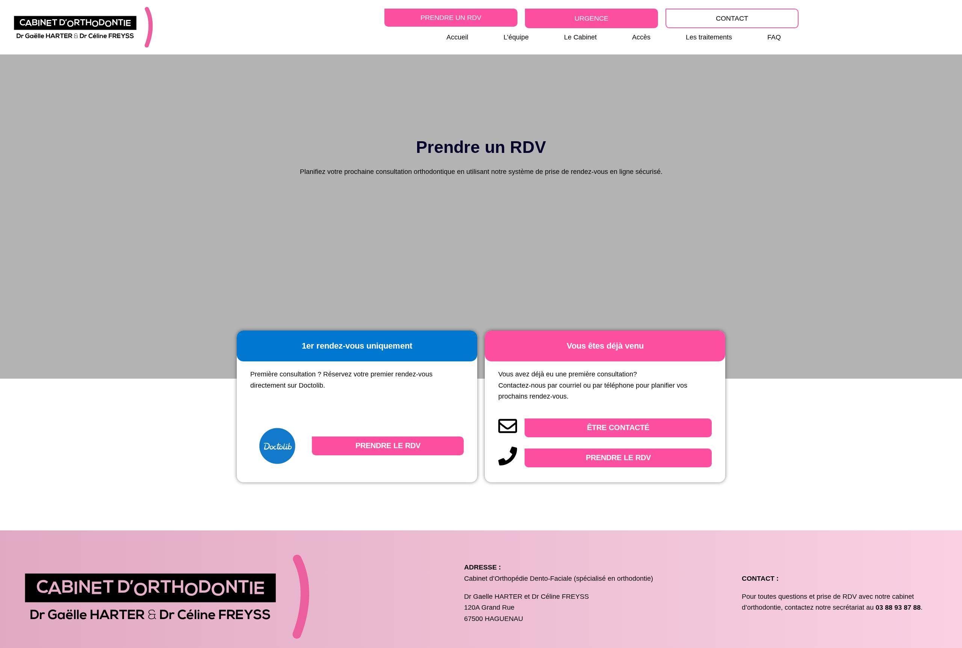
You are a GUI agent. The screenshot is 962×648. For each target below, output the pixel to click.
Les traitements (709, 37)
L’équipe (516, 37)
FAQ (774, 37)
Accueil (457, 37)
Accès (641, 37)
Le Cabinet (580, 37)
